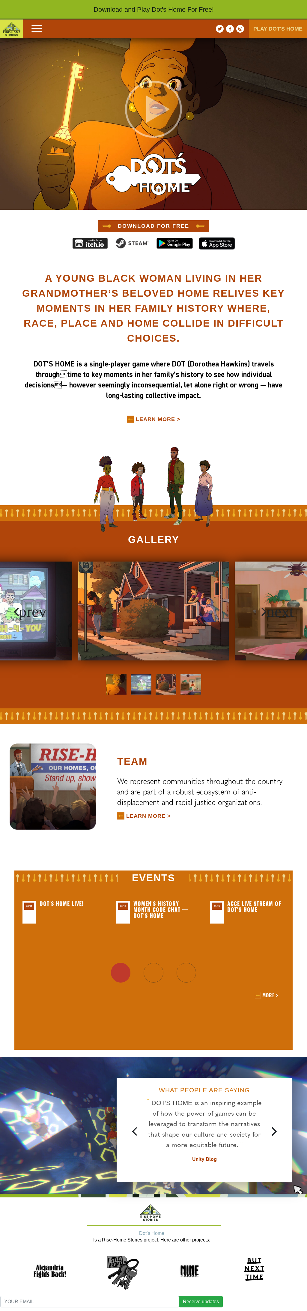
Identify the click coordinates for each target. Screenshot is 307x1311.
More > (270, 995)
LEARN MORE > (158, 419)
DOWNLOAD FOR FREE (153, 226)
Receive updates (201, 1301)
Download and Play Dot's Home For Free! (154, 9)
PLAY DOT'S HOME (278, 29)
